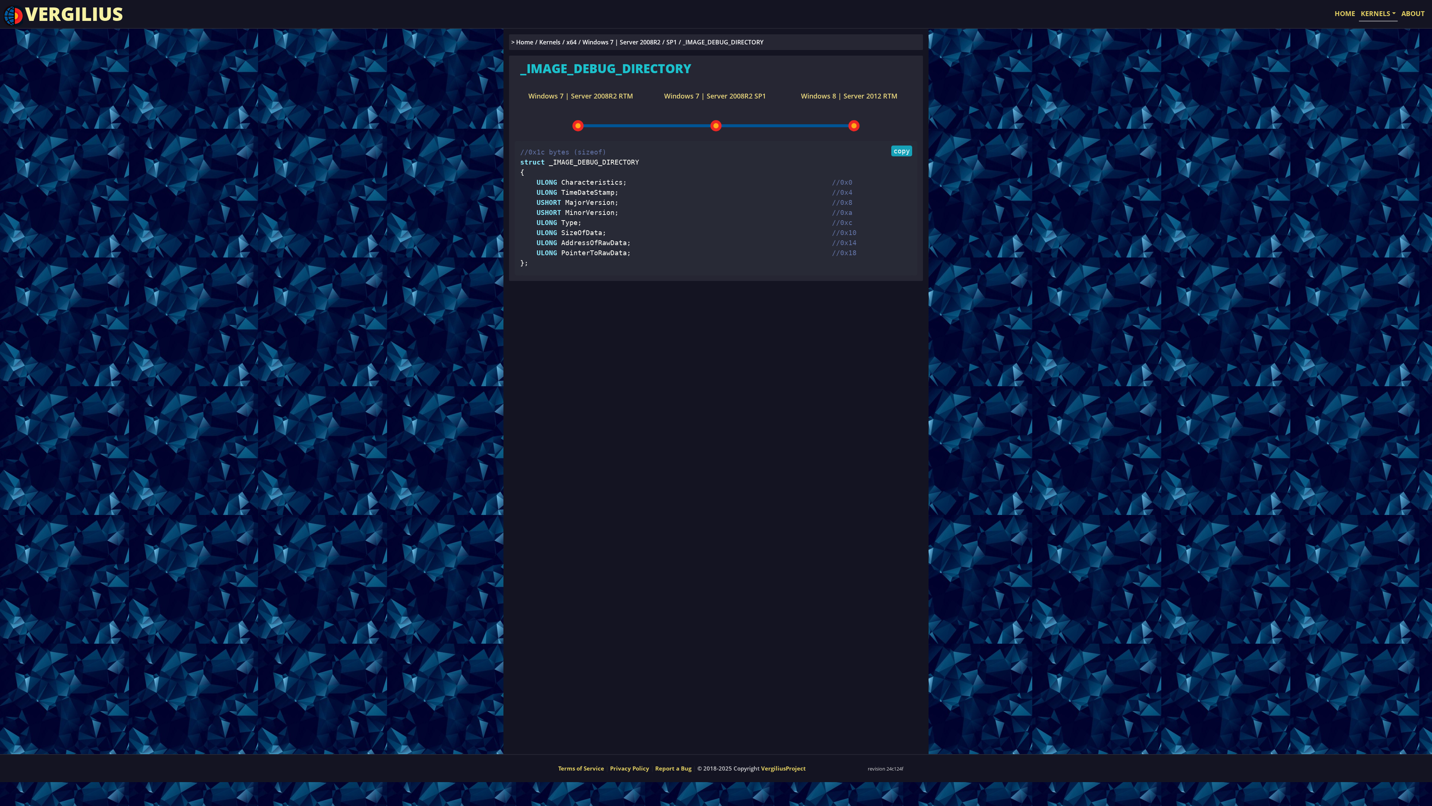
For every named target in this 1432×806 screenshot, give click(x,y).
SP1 (671, 42)
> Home (522, 42)
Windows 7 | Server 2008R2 (621, 42)
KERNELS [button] (1375, 13)
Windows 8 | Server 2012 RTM (849, 95)
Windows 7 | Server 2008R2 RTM (580, 95)
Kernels (549, 42)
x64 (571, 42)
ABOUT (1413, 13)
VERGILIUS (74, 13)
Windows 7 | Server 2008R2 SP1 (715, 95)
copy (902, 151)
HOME (1345, 13)
